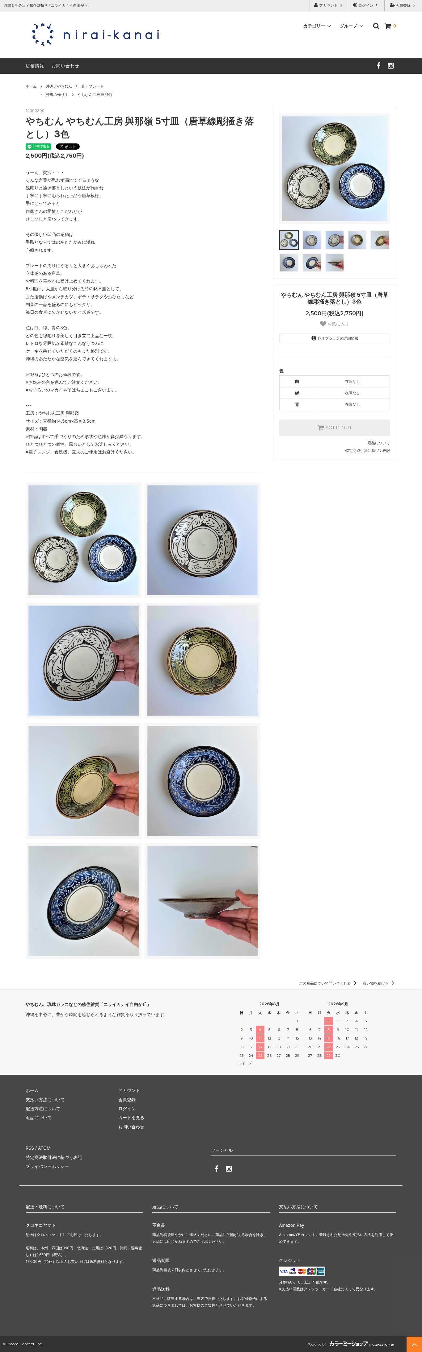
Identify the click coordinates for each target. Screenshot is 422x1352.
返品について (379, 442)
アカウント (328, 5)
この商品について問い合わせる (325, 983)
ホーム (31, 86)
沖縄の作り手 (57, 94)
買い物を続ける (376, 983)
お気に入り (337, 323)
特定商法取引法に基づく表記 (54, 1157)
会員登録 (403, 5)
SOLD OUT (338, 428)
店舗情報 (35, 65)
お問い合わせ (65, 65)
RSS (30, 1148)
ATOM (44, 1148)
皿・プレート (92, 86)
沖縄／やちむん (59, 86)
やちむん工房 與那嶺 (95, 94)
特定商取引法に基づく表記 (367, 450)
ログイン (365, 5)
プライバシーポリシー (47, 1166)
